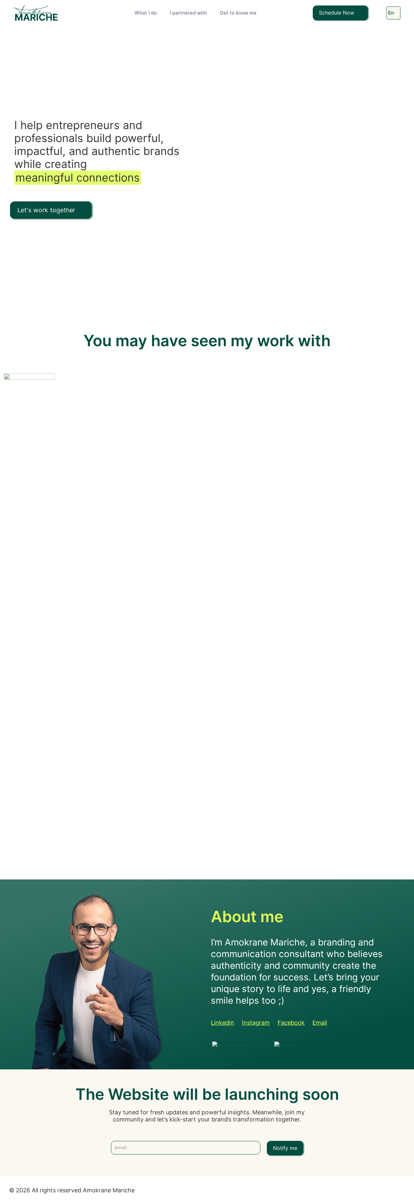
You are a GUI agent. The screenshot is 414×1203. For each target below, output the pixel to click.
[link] (238, 1044)
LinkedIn (222, 1022)
